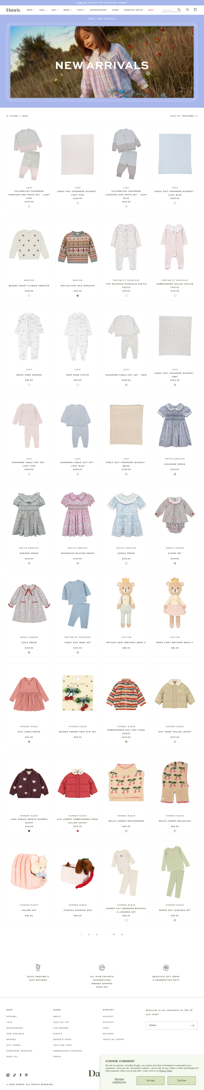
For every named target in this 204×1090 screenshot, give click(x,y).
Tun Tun (126, 637)
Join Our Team (62, 1045)
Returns (108, 1034)
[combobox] (170, 10)
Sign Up (82, 3)
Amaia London (175, 548)
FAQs (106, 1028)
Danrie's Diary (62, 1039)
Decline (181, 1080)
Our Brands (61, 1028)
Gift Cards (13, 1045)
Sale (151, 10)
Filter (19, 116)
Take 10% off (61, 1022)
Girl (42, 10)
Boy (54, 10)
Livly (29, 188)
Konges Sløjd (29, 726)
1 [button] (81, 934)
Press (57, 1056)
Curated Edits (133, 10)
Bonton (29, 280)
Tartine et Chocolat (126, 280)
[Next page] (122, 934)
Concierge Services (19, 1051)
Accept (150, 1080)
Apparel (11, 1016)
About (57, 1016)
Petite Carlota (175, 459)
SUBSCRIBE (192, 1025)
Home (115, 10)
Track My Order (113, 1039)
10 (114, 934)
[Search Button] (179, 10)
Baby (67, 10)
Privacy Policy (165, 1071)
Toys (80, 10)
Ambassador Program (67, 1051)
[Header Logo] (13, 10)
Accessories (98, 10)
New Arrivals (107, 19)
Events (57, 1034)
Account (108, 1022)
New (29, 10)
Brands (11, 1039)
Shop (91, 19)
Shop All (12, 1056)
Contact (108, 1016)
